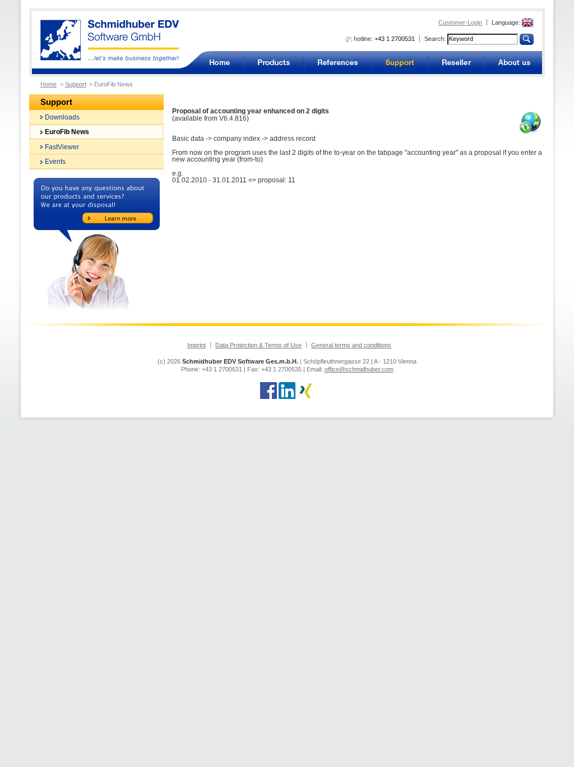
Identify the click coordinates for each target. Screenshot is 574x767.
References (338, 62)
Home (48, 84)
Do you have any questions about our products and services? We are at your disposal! (97, 244)
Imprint (196, 345)
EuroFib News (67, 132)
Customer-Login (460, 22)
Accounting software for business (219, 62)
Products (274, 62)
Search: (435, 38)
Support (400, 62)
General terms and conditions (351, 345)
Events (55, 162)
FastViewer (62, 147)
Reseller (456, 62)
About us (513, 62)
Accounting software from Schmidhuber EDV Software (109, 41)
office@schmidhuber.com (359, 369)
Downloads (62, 117)
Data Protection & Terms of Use (258, 345)
